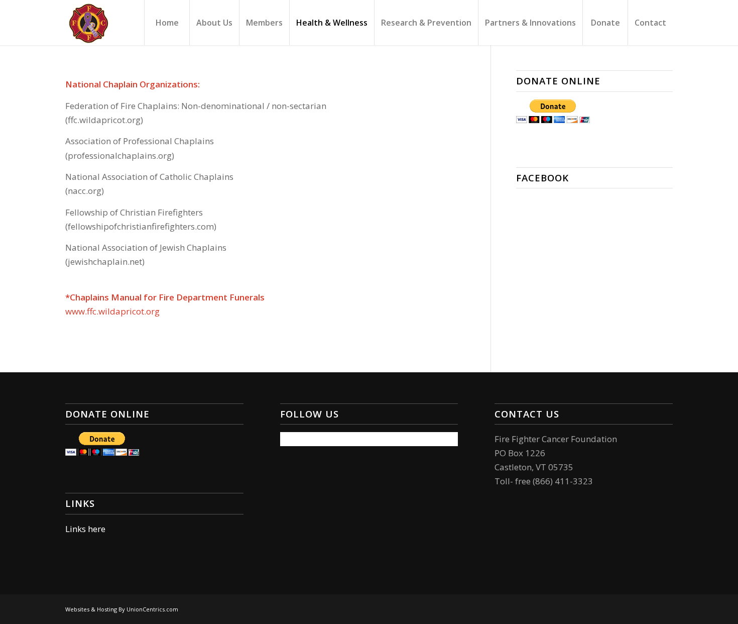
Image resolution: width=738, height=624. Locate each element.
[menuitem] (166, 22)
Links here (85, 529)
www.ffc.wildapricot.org (112, 311)
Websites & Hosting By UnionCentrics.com (121, 609)
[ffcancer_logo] (88, 22)
